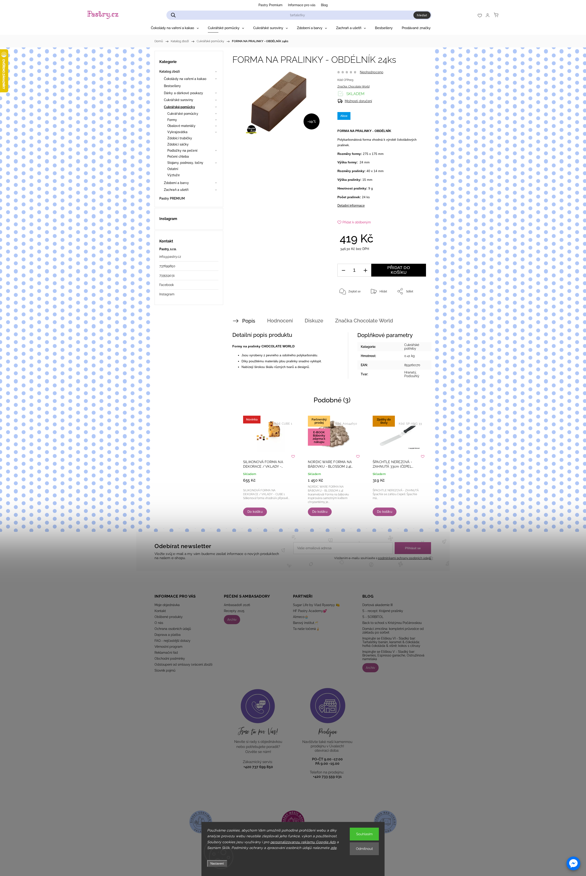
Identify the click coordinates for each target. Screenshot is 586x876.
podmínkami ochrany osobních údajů (404, 558)
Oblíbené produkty (169, 617)
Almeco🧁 (300, 617)
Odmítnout (364, 849)
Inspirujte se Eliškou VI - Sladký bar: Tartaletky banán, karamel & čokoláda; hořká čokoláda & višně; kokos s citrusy (391, 642)
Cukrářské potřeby (411, 346)
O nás (159, 623)
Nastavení (217, 863)
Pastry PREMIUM (172, 198)
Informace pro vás (301, 5)
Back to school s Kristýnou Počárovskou (392, 623)
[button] (573, 863)
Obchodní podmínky (170, 658)
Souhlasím (364, 834)
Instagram (166, 294)
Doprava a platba (168, 635)
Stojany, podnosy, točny (185, 163)
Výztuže (173, 175)
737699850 (167, 266)
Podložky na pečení (182, 150)
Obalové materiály (181, 126)
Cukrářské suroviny (178, 100)
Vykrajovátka (177, 132)
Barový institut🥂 (305, 623)
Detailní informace (351, 205)
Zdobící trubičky (179, 138)
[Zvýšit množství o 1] (365, 270)
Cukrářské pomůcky (179, 107)
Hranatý (410, 372)
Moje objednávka (167, 605)
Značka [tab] (364, 321)
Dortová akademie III (377, 605)
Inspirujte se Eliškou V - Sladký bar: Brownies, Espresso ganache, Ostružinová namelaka (393, 655)
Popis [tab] (248, 321)
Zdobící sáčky (178, 144)
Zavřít (416, 306)
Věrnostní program (168, 646)
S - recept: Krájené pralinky (382, 611)
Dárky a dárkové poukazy (183, 93)
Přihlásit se (413, 548)
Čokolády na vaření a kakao (185, 79)
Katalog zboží (169, 71)
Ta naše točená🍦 (306, 629)
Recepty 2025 (234, 611)
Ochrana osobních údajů (173, 629)
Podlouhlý (411, 376)
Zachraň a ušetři (176, 190)
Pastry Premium (270, 5)
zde (334, 848)
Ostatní (172, 169)
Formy (172, 120)
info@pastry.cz (170, 256)
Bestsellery (172, 86)
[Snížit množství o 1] (343, 270)
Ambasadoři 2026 (237, 605)
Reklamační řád (166, 652)
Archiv (232, 619)
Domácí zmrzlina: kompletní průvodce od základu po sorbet (393, 630)
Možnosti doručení (358, 101)
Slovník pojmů (165, 670)
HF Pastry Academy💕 (310, 611)
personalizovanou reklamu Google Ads (303, 842)
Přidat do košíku (398, 270)
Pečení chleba (178, 156)
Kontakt (160, 611)
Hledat (422, 15)
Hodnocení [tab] (280, 321)
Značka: (353, 86)
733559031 (167, 275)
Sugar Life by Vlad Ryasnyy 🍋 (316, 605)
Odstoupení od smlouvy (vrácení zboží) (183, 664)
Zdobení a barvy (176, 183)
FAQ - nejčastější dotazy (172, 641)
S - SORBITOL (372, 617)
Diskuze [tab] (314, 321)
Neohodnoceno (371, 72)
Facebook (166, 285)
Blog (324, 5)
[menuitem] (175, 28)
